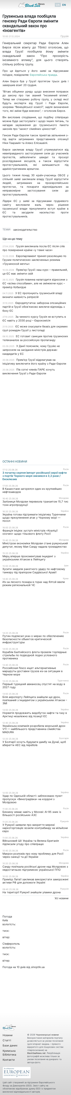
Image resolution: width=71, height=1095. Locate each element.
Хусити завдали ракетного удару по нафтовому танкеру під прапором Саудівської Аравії (33, 570)
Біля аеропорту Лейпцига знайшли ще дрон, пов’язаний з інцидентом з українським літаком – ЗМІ (34, 700)
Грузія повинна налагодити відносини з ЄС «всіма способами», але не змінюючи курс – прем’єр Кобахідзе (34, 283)
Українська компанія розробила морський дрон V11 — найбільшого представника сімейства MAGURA (33, 729)
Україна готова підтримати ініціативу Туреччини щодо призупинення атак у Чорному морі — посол (34, 517)
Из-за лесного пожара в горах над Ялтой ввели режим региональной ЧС (33, 583)
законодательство (25, 229)
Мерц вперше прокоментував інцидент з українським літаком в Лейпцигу (28, 558)
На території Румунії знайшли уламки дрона (31, 892)
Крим (66, 578)
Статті (7, 1040)
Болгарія (64, 738)
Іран (66, 565)
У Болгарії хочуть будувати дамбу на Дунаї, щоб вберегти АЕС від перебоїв (34, 743)
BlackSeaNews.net (36, 1053)
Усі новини (62, 898)
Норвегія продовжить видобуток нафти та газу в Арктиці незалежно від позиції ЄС (34, 714)
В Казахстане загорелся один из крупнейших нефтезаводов (32, 490)
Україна (65, 511)
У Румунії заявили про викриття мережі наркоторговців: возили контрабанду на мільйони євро (35, 828)
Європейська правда (43, 74)
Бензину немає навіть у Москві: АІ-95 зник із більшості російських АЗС (31, 813)
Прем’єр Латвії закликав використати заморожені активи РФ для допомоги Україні (35, 881)
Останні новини (14, 461)
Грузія (65, 36)
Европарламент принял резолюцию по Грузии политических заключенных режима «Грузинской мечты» (34, 259)
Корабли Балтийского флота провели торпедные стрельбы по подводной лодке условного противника (34, 655)
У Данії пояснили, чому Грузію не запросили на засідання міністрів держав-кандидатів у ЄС (31, 349)
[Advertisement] (35, 416)
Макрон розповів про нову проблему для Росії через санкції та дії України (32, 855)
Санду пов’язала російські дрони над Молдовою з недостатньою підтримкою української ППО (35, 868)
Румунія (64, 821)
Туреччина (63, 680)
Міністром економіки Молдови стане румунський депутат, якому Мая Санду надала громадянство (35, 545)
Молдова (64, 498)
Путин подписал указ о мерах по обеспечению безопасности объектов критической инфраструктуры (33, 639)
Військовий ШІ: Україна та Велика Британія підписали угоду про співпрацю (30, 842)
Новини (8, 1035)
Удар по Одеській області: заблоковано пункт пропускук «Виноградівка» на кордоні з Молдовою (32, 799)
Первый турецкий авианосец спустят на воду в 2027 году (33, 685)
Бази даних (10, 1045)
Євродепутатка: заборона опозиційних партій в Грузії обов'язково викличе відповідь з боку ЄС (34, 306)
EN (64, 4)
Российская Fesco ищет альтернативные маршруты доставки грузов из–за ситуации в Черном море (32, 671)
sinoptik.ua (38, 967)
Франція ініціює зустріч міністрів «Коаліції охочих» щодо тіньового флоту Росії (30, 532)
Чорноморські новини (47, 1034)
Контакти (9, 1059)
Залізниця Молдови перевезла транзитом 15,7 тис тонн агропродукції (35, 503)
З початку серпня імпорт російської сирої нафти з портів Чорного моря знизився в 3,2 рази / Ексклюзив (34, 476)
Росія (66, 469)
